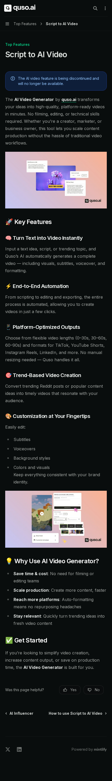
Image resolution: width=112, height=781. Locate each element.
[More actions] (105, 8)
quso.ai (68, 99)
